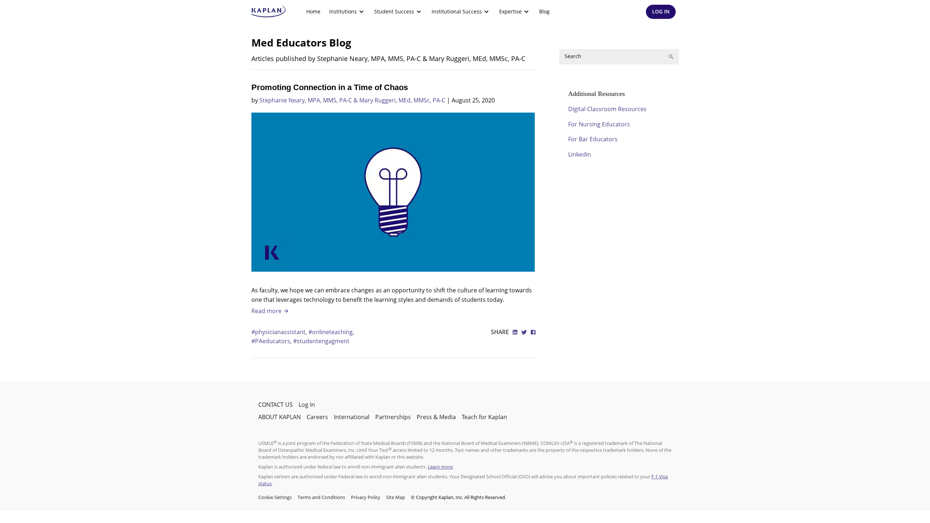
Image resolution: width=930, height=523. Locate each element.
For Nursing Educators (599, 124)
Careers (317, 417)
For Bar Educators (593, 139)
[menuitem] (313, 11)
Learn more (440, 466)
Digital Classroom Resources (607, 109)
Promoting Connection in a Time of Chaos (329, 87)
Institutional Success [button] (457, 11)
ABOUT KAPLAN (279, 417)
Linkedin (579, 154)
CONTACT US (275, 405)
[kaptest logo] (268, 11)
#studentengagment (321, 341)
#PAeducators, (272, 341)
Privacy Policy (365, 497)
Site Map (395, 497)
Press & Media (436, 417)
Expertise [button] (510, 11)
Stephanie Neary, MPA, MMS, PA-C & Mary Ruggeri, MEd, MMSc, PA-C (352, 100)
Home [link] (313, 11)
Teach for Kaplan (484, 417)
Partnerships (393, 417)
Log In (307, 405)
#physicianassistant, (279, 332)
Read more (267, 311)
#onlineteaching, (331, 332)
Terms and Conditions (321, 497)
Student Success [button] (394, 11)
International (351, 417)
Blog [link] (544, 11)
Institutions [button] (343, 11)
